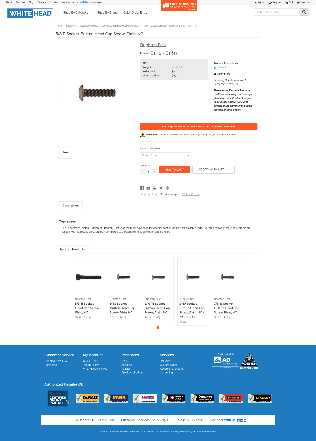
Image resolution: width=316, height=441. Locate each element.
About (9, 2)
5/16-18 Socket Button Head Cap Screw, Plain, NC (157, 308)
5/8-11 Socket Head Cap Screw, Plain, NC (87, 308)
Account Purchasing (172, 368)
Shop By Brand (107, 12)
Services (20, 2)
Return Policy (91, 364)
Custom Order (168, 364)
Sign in (260, 2)
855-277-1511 (95, 2)
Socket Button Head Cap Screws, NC (121, 25)
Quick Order (90, 361)
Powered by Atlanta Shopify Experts (198, 431)
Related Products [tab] (72, 249)
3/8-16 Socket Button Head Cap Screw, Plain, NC (227, 308)
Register (276, 2)
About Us (126, 364)
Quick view (88, 272)
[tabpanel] (88, 289)
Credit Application (132, 372)
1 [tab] (158, 327)
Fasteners (71, 25)
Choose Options (88, 280)
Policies (126, 368)
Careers (41, 2)
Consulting (166, 372)
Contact (54, 2)
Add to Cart (193, 280)
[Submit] (304, 12)
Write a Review (191, 194)
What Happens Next (95, 368)
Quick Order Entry (135, 12)
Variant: (150, 148)
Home (59, 25)
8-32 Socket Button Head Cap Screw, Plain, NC (122, 308)
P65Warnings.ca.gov (205, 134)
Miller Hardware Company (166, 431)
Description (71, 205)
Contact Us (50, 364)
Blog (31, 2)
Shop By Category (76, 12)
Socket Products (89, 25)
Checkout (304, 2)
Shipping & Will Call (56, 361)
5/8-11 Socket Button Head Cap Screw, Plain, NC (170, 25)
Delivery (165, 361)
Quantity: (145, 165)
